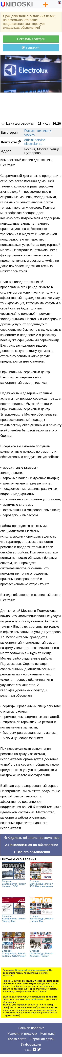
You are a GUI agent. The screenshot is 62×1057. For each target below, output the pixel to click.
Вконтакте (34, 1050)
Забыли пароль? (31, 1028)
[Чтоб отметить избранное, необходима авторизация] (3, 123)
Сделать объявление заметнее (33, 838)
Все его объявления (33, 852)
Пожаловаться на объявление (33, 845)
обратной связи (34, 999)
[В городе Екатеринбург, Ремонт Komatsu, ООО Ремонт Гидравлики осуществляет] (13, 871)
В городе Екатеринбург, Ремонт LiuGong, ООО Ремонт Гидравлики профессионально (14, 956)
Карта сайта (17, 1039)
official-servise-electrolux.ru (35, 142)
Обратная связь (42, 1039)
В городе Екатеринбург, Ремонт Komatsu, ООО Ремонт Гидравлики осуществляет (14, 886)
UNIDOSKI (16, 3)
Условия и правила (22, 1033)
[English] (60, 3)
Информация (31, 1044)
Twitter (39, 1050)
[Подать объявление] (45, 4)
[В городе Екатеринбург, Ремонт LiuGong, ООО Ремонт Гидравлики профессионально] (13, 940)
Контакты (47, 1033)
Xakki (28, 1050)
